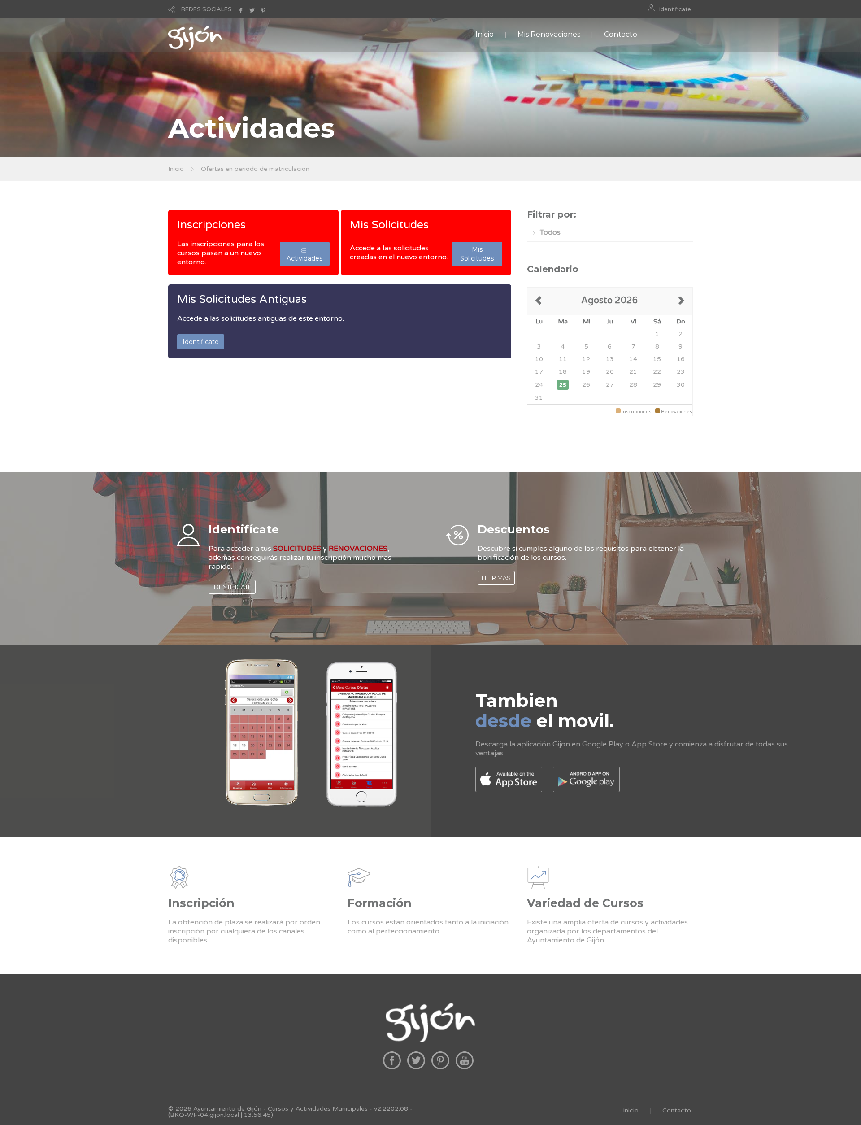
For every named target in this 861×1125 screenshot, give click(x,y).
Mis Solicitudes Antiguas (242, 299)
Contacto (620, 34)
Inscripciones (211, 224)
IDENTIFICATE (232, 586)
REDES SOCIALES (206, 9)
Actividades (304, 253)
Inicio (484, 34)
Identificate (675, 9)
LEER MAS (496, 577)
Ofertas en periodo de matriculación (255, 169)
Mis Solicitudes (389, 224)
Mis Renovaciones (548, 34)
